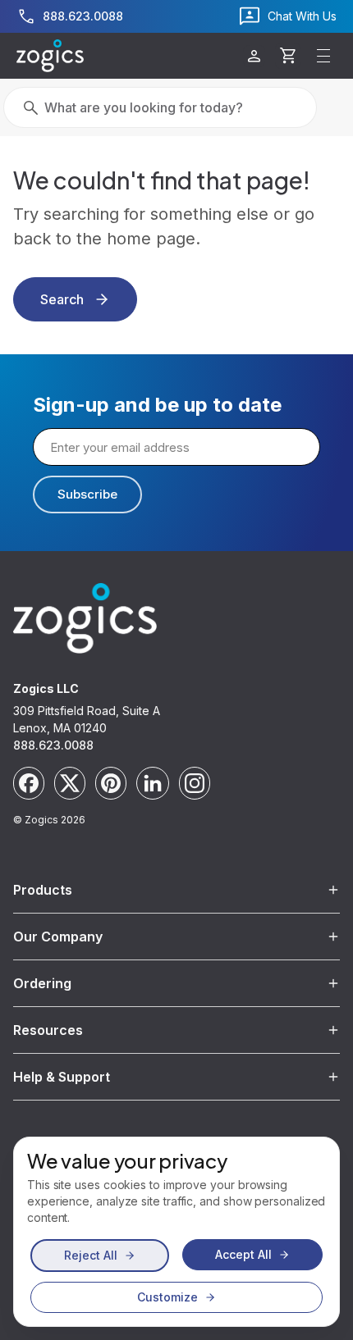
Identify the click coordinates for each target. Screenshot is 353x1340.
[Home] (50, 55)
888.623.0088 (53, 745)
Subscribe (87, 494)
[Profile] (254, 56)
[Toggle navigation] (323, 56)
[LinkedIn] (152, 783)
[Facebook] (28, 783)
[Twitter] (69, 783)
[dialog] (176, 1232)
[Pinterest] (110, 783)
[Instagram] (194, 783)
